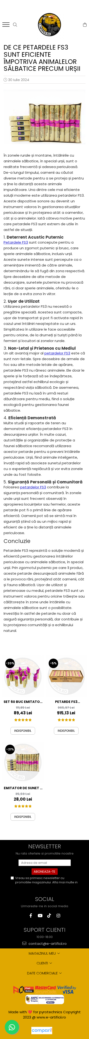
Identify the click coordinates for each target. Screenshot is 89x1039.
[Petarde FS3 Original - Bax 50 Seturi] (66, 676)
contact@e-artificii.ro (47, 943)
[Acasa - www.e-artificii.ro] (49, 24)
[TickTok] (49, 915)
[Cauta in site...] (15, 25)
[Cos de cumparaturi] (85, 25)
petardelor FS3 (57, 353)
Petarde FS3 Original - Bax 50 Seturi (66, 701)
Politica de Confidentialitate (36, 886)
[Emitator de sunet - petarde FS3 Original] (23, 762)
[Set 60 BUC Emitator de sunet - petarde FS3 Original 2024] (23, 676)
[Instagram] (58, 915)
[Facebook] (31, 915)
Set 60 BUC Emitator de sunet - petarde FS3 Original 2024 (23, 701)
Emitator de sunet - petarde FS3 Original (23, 788)
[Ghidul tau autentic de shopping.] (41, 1030)
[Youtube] (40, 915)
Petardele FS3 (16, 242)
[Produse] (6, 26)
